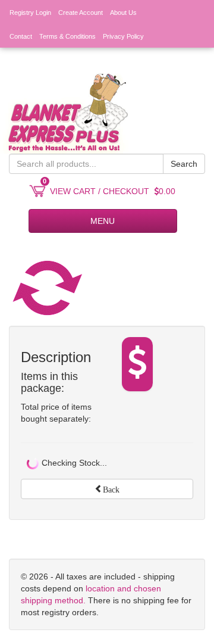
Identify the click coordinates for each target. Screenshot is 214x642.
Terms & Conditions (67, 36)
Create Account (80, 12)
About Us (123, 12)
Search (184, 164)
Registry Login (30, 12)
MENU (102, 221)
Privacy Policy (123, 36)
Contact (21, 36)
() (170, 60)
